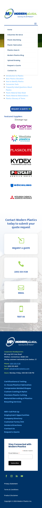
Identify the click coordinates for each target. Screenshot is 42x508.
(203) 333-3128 (15, 364)
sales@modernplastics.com (19, 369)
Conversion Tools (12, 84)
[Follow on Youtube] (22, 476)
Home (9, 30)
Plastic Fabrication (14, 45)
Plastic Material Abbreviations (17, 95)
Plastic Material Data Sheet (16, 92)
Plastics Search (13, 50)
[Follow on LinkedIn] (17, 476)
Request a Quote (14, 65)
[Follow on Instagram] (11, 476)
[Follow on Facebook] (6, 476)
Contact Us (11, 71)
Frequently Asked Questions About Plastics (19, 89)
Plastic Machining (14, 40)
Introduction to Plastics (14, 75)
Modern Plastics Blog (15, 55)
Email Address (14, 453)
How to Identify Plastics (15, 81)
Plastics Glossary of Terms (15, 98)
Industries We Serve (15, 35)
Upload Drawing (13, 60)
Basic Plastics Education (15, 78)
